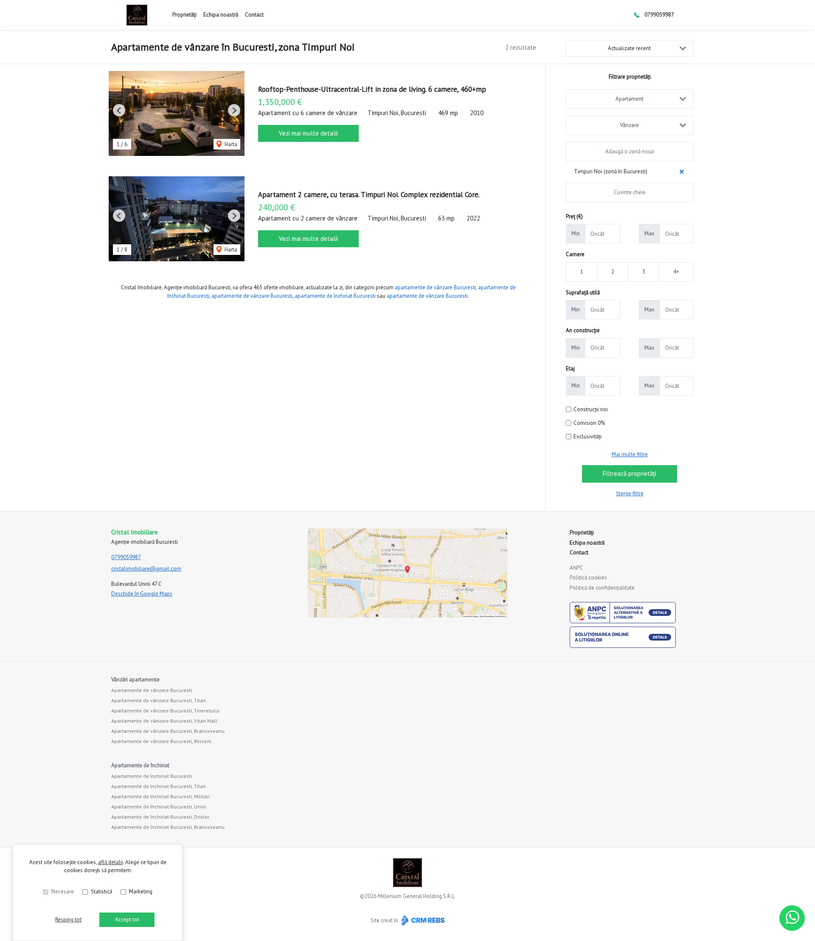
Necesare (62, 891)
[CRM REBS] (422, 920)
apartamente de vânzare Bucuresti (435, 287)
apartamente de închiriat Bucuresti (335, 296)
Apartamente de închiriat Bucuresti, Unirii (158, 806)
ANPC (576, 567)
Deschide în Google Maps (141, 593)
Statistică (101, 891)
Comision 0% (589, 423)
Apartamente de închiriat (140, 765)
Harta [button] (230, 144)
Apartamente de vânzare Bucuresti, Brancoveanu (168, 731)
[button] (119, 110)
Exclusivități (587, 436)
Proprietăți (184, 14)
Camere (575, 254)
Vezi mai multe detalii (308, 133)
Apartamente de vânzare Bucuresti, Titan (158, 700)
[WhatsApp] (792, 918)
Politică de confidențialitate (602, 587)
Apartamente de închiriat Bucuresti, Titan (158, 786)
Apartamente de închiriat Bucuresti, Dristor (160, 817)
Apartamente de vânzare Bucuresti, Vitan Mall (164, 721)
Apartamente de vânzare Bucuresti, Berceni (161, 741)
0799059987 (659, 14)
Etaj (570, 368)
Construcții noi (590, 409)
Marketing (140, 891)
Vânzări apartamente (135, 679)
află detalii (110, 862)
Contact (254, 14)
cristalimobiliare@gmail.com (146, 568)
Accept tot (127, 919)
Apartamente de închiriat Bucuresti (151, 776)
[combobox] (629, 99)
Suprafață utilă (583, 292)
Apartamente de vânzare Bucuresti (151, 690)
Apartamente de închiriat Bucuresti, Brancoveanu (168, 827)
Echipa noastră (220, 14)
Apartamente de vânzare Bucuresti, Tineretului (165, 710)
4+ (676, 271)
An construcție (583, 330)
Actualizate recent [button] (629, 48)
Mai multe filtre (630, 454)
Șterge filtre (630, 493)
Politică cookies (588, 577)
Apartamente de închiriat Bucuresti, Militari (160, 796)
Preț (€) (574, 216)
